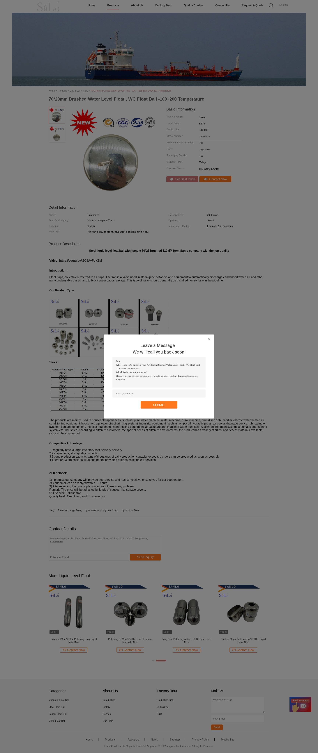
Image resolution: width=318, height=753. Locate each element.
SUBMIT (159, 405)
